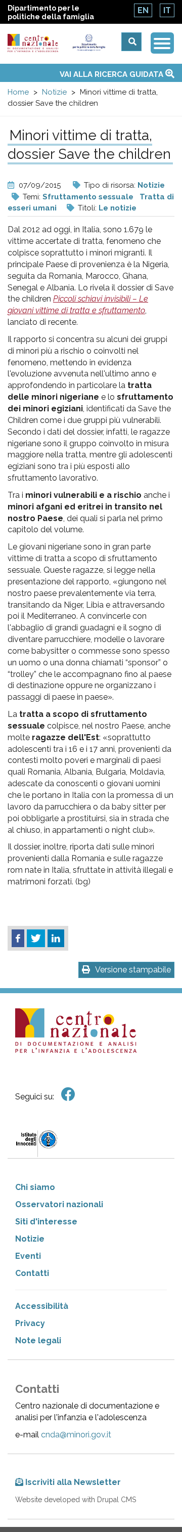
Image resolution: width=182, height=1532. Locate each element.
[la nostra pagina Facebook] (68, 1094)
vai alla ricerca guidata (112, 74)
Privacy (30, 1323)
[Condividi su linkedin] (56, 938)
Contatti (32, 1273)
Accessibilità (41, 1306)
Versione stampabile (133, 969)
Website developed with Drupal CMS (75, 1500)
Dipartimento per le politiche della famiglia (51, 12)
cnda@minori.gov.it (76, 1434)
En (143, 10)
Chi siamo (35, 1187)
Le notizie (117, 207)
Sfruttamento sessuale (87, 196)
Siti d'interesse (46, 1221)
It (167, 10)
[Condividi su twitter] (36, 938)
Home (18, 92)
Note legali (38, 1340)
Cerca (131, 41)
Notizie (54, 92)
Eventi (28, 1256)
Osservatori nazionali (59, 1204)
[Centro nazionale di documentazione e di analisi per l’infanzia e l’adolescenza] (33, 43)
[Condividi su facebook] (18, 938)
